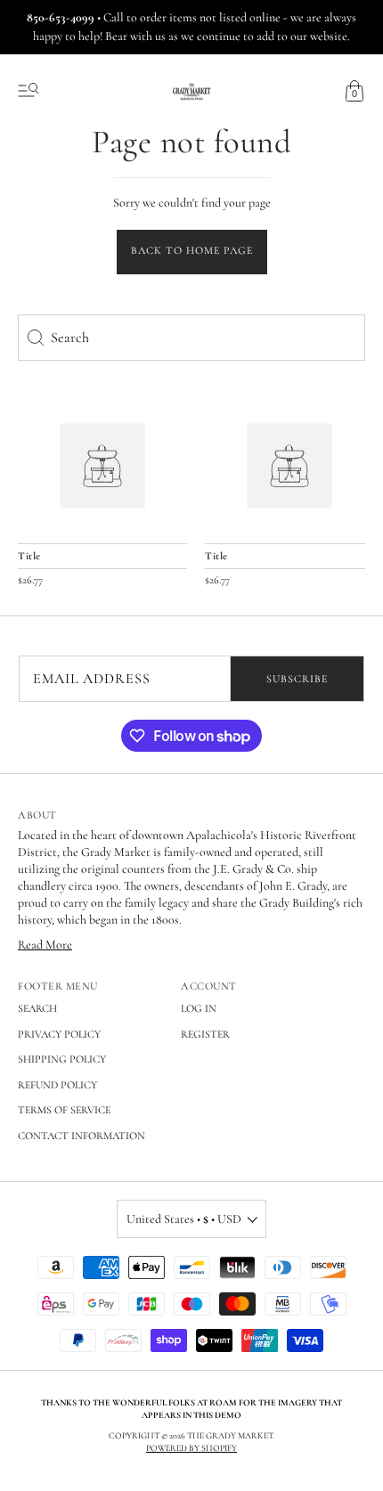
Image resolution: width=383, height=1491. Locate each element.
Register (205, 1034)
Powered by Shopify (191, 1448)
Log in (198, 1008)
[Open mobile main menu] (28, 91)
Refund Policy (57, 1085)
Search (37, 1008)
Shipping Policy (62, 1059)
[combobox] (191, 337)
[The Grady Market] (102, 465)
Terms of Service (64, 1110)
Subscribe (297, 678)
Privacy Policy (59, 1034)
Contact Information (81, 1135)
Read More (45, 944)
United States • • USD (183, 1218)
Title (29, 556)
